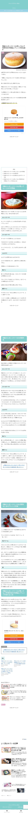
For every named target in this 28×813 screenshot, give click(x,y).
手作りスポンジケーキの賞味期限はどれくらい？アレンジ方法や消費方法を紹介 (19, 662)
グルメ (4, 704)
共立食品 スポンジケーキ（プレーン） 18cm (13, 630)
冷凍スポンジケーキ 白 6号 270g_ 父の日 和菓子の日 (13, 118)
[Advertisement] (14, 29)
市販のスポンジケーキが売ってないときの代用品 (14, 171)
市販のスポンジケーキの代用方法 (11, 173)
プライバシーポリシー (7, 807)
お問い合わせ (21, 807)
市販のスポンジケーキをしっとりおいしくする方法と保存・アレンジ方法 (7, 662)
